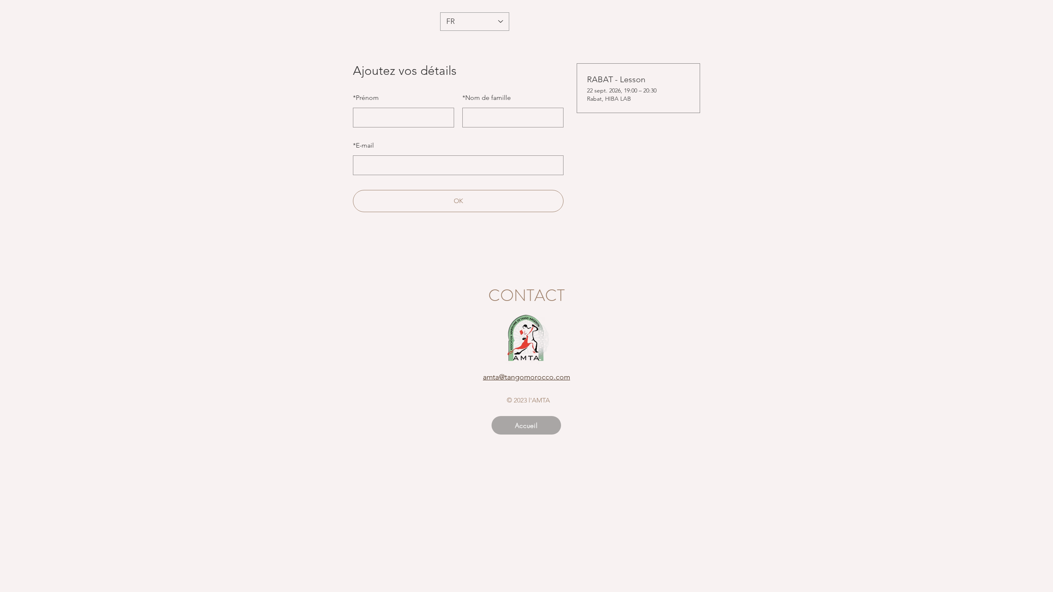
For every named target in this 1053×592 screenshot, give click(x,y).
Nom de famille (486, 98)
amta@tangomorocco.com (526, 377)
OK (458, 201)
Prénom (366, 98)
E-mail (363, 145)
